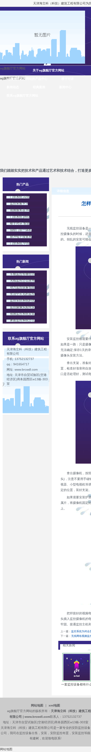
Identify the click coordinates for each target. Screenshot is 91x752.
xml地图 (54, 705)
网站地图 (37, 705)
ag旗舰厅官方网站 (12, 68)
